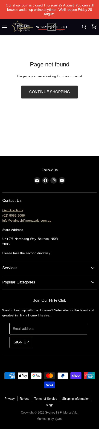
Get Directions (12, 210)
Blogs (49, 405)
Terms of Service (45, 398)
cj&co (58, 418)
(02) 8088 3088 (13, 215)
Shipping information (75, 398)
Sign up (21, 342)
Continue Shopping (49, 92)
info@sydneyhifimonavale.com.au (26, 220)
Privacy (10, 398)
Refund (24, 398)
